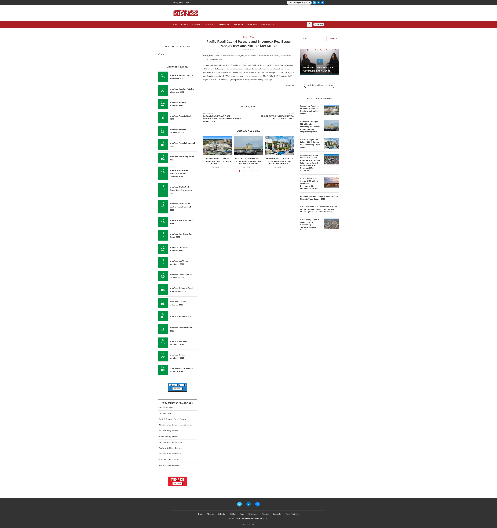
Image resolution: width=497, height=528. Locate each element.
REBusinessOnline (166, 408)
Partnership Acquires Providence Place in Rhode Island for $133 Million (310, 110)
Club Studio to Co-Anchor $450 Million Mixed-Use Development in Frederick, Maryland (309, 183)
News (183, 24)
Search (333, 39)
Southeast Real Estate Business (170, 454)
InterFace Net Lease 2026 (181, 316)
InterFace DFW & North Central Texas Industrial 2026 (180, 207)
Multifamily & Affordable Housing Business (175, 425)
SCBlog (233, 514)
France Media (267, 24)
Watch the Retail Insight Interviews (319, 85)
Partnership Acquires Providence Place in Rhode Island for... (217, 161)
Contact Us (277, 514)
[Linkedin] (318, 2)
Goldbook (238, 24)
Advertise (265, 514)
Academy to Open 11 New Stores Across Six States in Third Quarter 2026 (319, 197)
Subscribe (252, 24)
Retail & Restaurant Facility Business (172, 419)
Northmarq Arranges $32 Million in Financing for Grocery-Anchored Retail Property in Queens (310, 127)
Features (196, 24)
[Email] (322, 2)
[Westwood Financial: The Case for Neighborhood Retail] (334, 62)
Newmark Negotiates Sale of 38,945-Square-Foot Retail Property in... (279, 161)
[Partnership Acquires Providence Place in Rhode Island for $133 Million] (217, 145)
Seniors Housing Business (168, 437)
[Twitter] (314, 2)
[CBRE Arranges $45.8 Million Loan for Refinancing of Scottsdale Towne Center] (331, 224)
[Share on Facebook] (246, 107)
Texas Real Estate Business (169, 460)
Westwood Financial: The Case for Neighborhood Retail (332, 67)
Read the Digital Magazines (299, 2)
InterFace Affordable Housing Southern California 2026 (179, 173)
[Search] (309, 24)
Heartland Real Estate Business (170, 442)
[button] (207, 154)
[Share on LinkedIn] (251, 107)
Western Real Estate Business (169, 465)
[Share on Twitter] (249, 107)
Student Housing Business (168, 431)
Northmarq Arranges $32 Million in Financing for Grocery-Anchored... (248, 161)
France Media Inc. (292, 514)
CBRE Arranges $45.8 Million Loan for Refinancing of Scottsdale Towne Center (309, 225)
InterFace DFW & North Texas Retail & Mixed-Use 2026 (181, 190)
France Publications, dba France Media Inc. (251, 518)
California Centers (165, 413)
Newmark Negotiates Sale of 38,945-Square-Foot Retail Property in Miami (310, 143)
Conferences (223, 24)
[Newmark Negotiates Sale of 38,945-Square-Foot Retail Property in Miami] (279, 145)
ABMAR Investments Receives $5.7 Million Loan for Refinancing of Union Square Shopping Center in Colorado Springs (318, 209)
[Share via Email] (254, 107)
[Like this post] (243, 107)
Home (175, 24)
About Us (210, 514)
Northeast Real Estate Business (170, 448)
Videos (208, 24)
